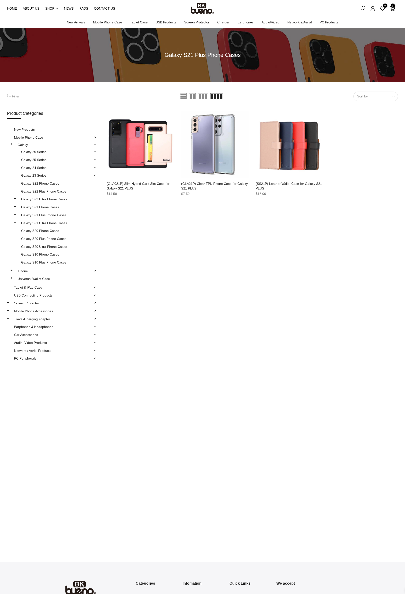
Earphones (245, 22)
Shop (49, 8)
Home (12, 8)
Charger (223, 22)
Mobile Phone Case (107, 22)
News (69, 8)
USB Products (166, 22)
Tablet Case (139, 22)
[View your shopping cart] (392, 10)
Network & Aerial (299, 22)
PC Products (329, 22)
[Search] (363, 8)
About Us (31, 8)
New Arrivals (76, 22)
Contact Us (104, 8)
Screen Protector (196, 22)
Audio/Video (270, 22)
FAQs (83, 8)
